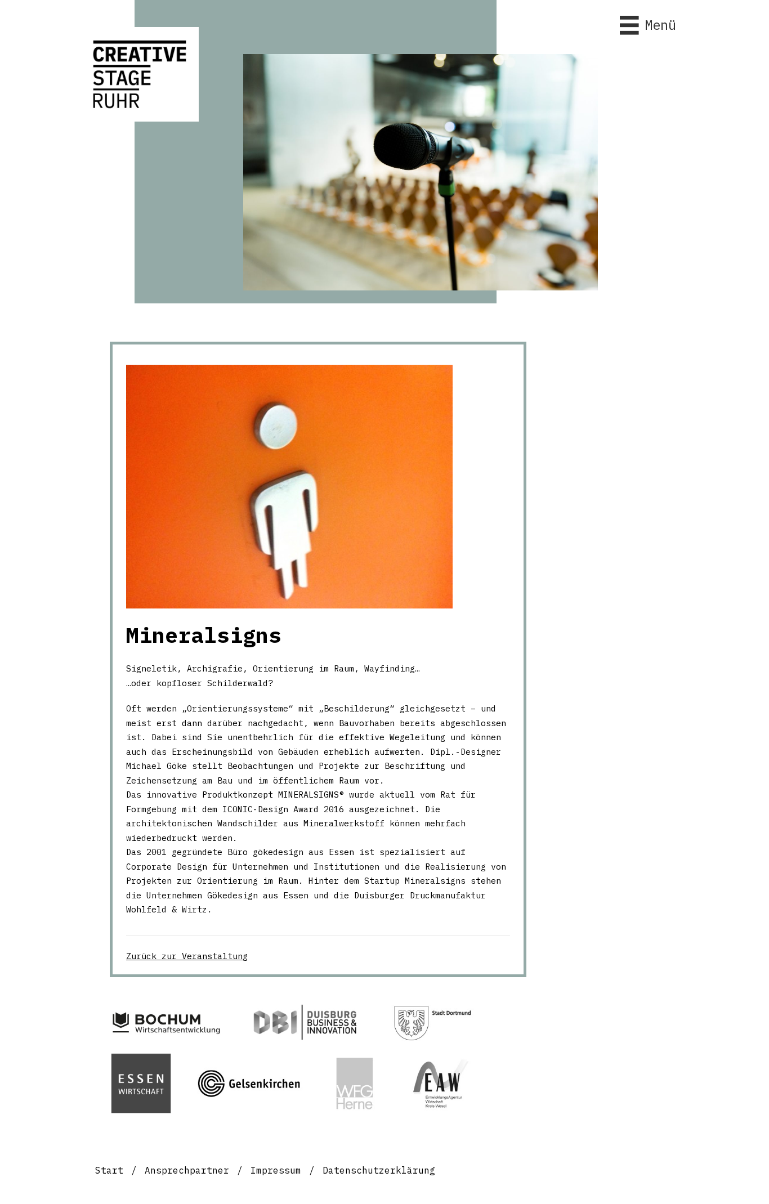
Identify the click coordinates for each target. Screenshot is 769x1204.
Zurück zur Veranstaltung (187, 956)
